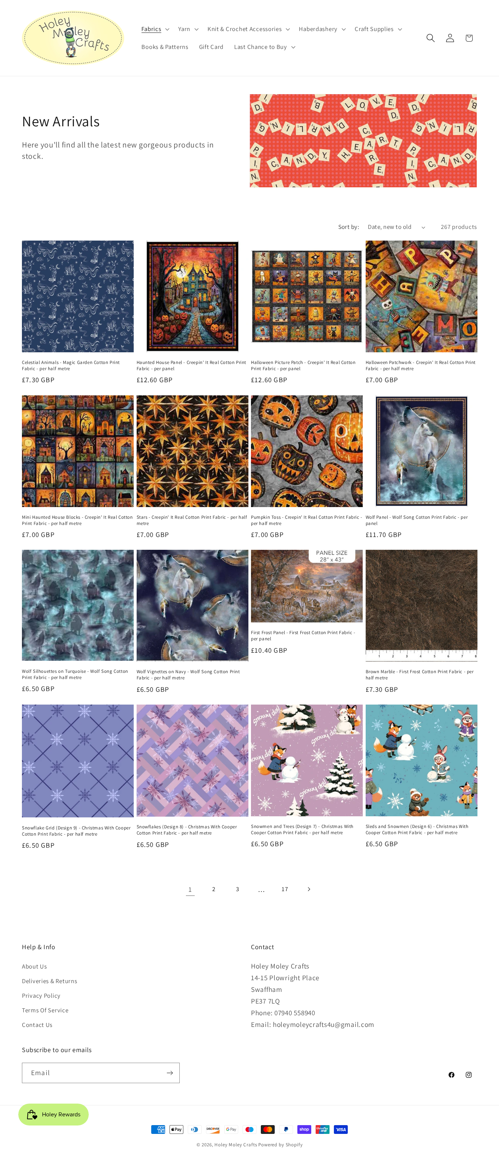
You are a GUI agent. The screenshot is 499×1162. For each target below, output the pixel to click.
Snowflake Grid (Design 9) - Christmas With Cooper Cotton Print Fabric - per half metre (76, 831)
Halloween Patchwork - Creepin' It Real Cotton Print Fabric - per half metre (421, 366)
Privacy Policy (41, 996)
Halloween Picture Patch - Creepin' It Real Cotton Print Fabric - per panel (303, 366)
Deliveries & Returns (49, 981)
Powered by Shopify (280, 1145)
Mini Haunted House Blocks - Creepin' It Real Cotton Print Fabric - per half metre (77, 520)
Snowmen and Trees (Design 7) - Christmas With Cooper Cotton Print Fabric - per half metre (302, 830)
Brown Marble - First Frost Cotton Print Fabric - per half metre (420, 675)
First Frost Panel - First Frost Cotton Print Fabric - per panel (303, 636)
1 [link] (190, 889)
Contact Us (37, 1025)
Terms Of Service (45, 1010)
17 (285, 889)
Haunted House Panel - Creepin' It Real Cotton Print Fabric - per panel (192, 366)
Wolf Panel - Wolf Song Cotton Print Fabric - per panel (417, 520)
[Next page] (309, 889)
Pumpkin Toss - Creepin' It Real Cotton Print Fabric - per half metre (306, 520)
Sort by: (348, 227)
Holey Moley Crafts (235, 1145)
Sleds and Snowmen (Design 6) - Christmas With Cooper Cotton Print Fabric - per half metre (417, 830)
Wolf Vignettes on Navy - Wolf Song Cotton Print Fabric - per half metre (188, 675)
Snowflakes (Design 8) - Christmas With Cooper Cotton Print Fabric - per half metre (187, 830)
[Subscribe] (169, 1073)
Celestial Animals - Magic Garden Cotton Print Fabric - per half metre (71, 366)
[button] (154, 29)
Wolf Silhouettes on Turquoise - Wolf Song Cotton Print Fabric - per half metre (75, 674)
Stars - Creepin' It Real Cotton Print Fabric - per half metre (192, 520)
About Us (34, 966)
